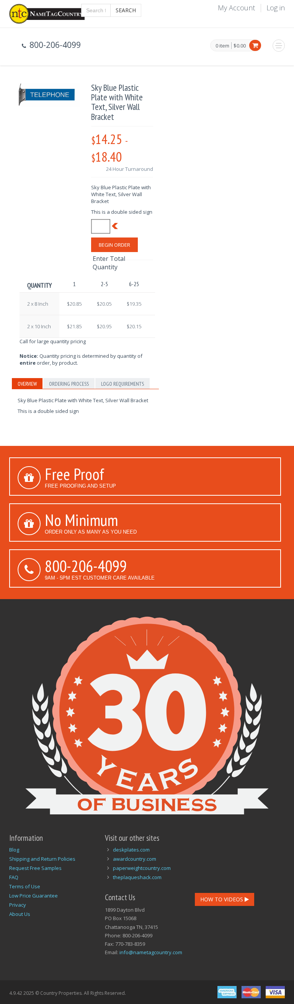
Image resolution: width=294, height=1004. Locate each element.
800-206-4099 (86, 566)
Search (126, 10)
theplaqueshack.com (137, 877)
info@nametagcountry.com (150, 952)
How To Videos (222, 899)
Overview (27, 383)
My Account (236, 7)
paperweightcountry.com (142, 868)
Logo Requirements (122, 383)
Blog (14, 849)
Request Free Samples (35, 868)
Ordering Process (69, 383)
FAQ (13, 877)
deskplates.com (131, 849)
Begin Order (114, 244)
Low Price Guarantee (33, 895)
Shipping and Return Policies (42, 858)
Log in (275, 7)
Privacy (17, 904)
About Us (19, 914)
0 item (222, 46)
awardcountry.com (134, 858)
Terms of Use (24, 886)
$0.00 (240, 45)
